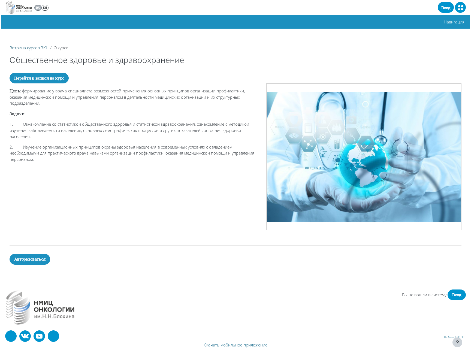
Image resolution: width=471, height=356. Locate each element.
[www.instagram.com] (53, 336)
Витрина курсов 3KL (29, 47)
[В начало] (40, 307)
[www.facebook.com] (11, 336)
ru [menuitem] (38, 7)
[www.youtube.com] (39, 336)
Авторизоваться (30, 259)
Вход (445, 7)
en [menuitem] (45, 7)
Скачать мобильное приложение (235, 345)
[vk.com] (25, 336)
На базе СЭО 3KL (455, 337)
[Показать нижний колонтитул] (457, 342)
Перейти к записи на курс (39, 78)
